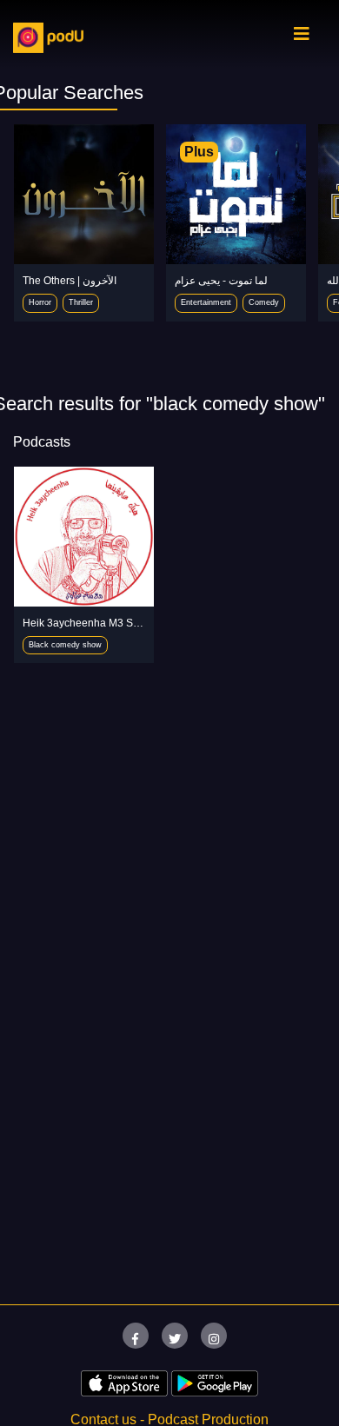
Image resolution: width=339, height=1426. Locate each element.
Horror (40, 302)
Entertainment (206, 302)
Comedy (264, 302)
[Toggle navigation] (301, 38)
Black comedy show (65, 644)
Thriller (81, 302)
